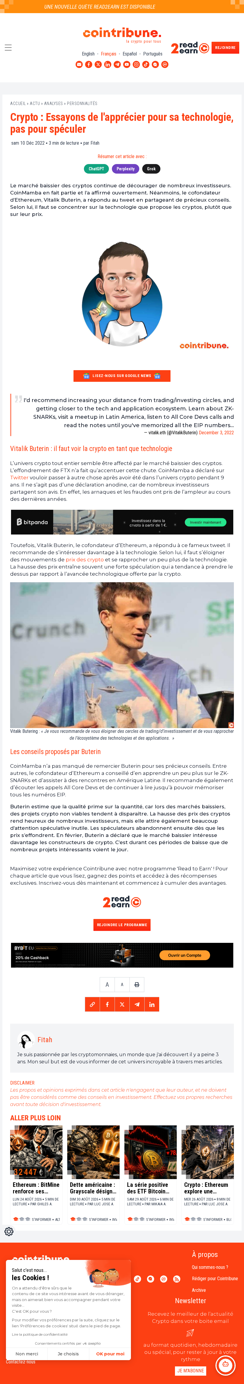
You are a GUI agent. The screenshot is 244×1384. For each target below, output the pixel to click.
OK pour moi (110, 1354)
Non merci (26, 1354)
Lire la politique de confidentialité (40, 1334)
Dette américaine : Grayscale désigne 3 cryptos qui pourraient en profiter (92, 1188)
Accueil (18, 103)
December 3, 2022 (216, 432)
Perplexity (125, 168)
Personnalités (82, 103)
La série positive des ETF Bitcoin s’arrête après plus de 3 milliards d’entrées (150, 1188)
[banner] (122, 522)
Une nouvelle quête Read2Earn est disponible (87, 7)
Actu (35, 103)
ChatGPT (96, 168)
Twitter (19, 478)
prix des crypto (85, 560)
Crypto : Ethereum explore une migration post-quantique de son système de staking (206, 1188)
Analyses (53, 103)
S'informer (41, 1219)
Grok (151, 168)
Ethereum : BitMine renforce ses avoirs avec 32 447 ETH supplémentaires (36, 1188)
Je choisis (68, 1354)
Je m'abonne (190, 1371)
